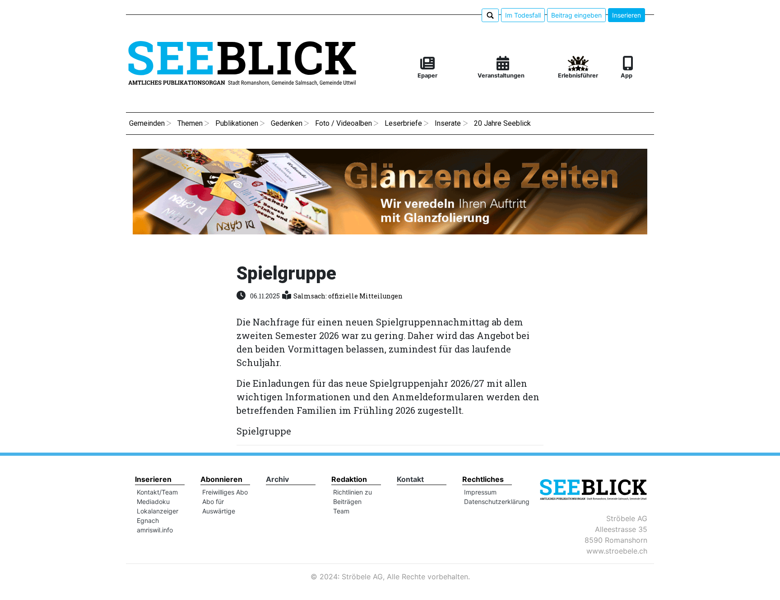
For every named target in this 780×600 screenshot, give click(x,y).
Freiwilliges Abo (225, 492)
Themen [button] (190, 123)
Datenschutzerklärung (496, 501)
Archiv (277, 479)
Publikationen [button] (236, 123)
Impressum (480, 492)
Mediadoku (153, 501)
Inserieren (626, 15)
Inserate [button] (448, 123)
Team (341, 511)
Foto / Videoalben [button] (343, 123)
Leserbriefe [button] (403, 123)
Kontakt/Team (157, 492)
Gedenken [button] (286, 123)
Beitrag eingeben (576, 15)
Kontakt (410, 479)
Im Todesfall (523, 15)
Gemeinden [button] (147, 123)
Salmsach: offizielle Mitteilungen (348, 296)
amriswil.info (155, 530)
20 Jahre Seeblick (502, 123)
